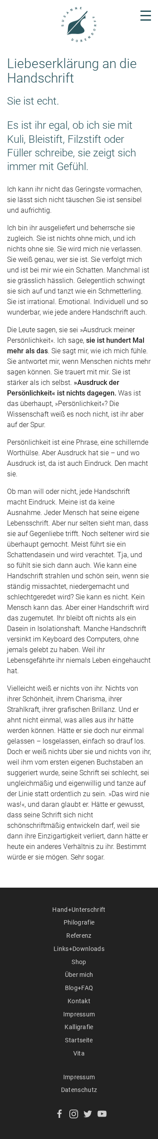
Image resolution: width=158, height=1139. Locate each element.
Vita (79, 1053)
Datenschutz (79, 1089)
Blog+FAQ (79, 987)
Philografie (79, 922)
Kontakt (79, 1001)
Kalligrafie (79, 1026)
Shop (79, 961)
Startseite (79, 1040)
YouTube (102, 1113)
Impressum (79, 1014)
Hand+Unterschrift (78, 909)
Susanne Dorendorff (79, 24)
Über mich (79, 974)
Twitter (88, 1113)
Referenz (79, 935)
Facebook (59, 1113)
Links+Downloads (79, 948)
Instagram (74, 1113)
